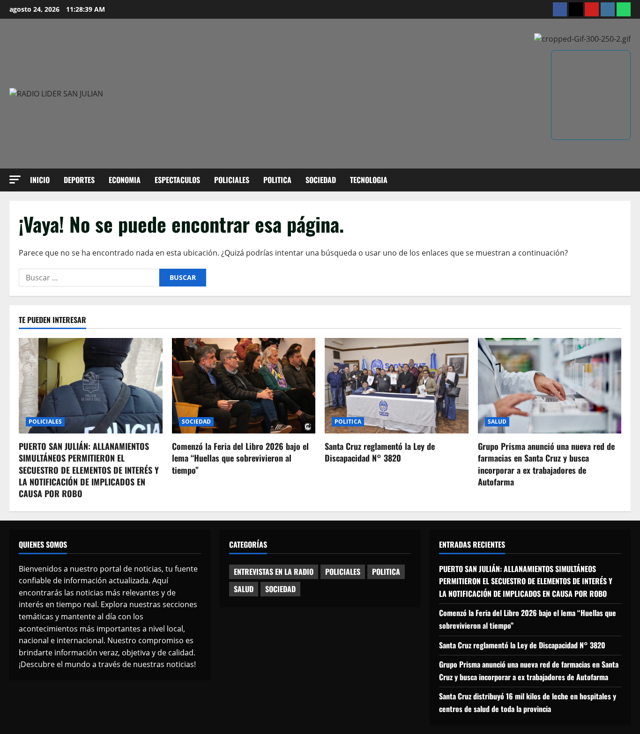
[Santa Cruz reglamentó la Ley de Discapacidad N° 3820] (397, 385)
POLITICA (277, 179)
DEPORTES (79, 179)
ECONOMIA (125, 179)
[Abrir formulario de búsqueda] (628, 180)
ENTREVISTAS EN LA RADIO (273, 571)
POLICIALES (231, 179)
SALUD (497, 422)
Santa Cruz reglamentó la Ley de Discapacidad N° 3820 (380, 452)
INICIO (40, 179)
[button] (15, 180)
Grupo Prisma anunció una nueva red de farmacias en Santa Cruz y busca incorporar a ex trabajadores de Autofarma (546, 464)
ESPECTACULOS (177, 179)
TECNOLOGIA (368, 179)
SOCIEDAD (320, 179)
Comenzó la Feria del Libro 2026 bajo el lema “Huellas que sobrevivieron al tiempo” (240, 458)
